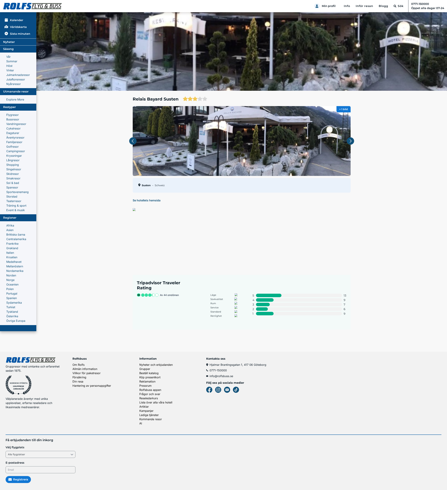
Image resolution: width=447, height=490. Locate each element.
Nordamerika (14, 271)
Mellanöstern (14, 266)
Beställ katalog (149, 373)
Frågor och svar (149, 394)
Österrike (12, 316)
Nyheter (9, 42)
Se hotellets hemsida (146, 200)
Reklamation (147, 381)
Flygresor (12, 115)
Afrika (10, 225)
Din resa (77, 381)
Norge (10, 280)
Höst (9, 66)
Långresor (13, 160)
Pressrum (145, 385)
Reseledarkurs (148, 398)
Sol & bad (12, 183)
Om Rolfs (78, 364)
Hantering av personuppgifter (91, 385)
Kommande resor (150, 419)
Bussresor (12, 119)
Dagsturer (12, 133)
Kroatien (11, 257)
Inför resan (364, 6)
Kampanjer (146, 411)
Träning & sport (16, 205)
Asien (9, 230)
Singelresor (13, 169)
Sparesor (12, 187)
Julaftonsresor (15, 79)
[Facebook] (209, 390)
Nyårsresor (13, 84)
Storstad (11, 196)
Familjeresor (14, 142)
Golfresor (12, 146)
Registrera (20, 479)
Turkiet (10, 307)
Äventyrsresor (15, 137)
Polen (10, 289)
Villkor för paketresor (86, 373)
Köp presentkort (149, 377)
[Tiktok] (236, 390)
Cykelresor (13, 128)
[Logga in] (317, 6)
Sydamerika (14, 302)
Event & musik (15, 210)
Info (347, 6)
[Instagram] (218, 390)
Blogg (383, 6)
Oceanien (12, 284)
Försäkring (79, 377)
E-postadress (15, 462)
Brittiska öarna (15, 234)
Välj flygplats (15, 447)
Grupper (144, 369)
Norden (11, 275)
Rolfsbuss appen (150, 390)
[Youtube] (227, 390)
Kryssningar (14, 155)
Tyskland (12, 311)
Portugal (11, 293)
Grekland (12, 248)
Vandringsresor (16, 124)
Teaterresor (13, 201)
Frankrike (12, 243)
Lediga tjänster (149, 415)
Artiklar (144, 406)
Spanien (11, 298)
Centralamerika (16, 239)
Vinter (10, 70)
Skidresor (12, 174)
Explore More (15, 99)
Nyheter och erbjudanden (156, 364)
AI (140, 423)
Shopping (12, 164)
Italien (10, 252)
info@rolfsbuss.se (221, 376)
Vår (8, 56)
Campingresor (15, 151)
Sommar (11, 61)
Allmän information (84, 369)
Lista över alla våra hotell (155, 402)
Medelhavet (13, 261)
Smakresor (13, 178)
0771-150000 (218, 370)
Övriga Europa (15, 320)
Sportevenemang (17, 192)
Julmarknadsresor (18, 75)
